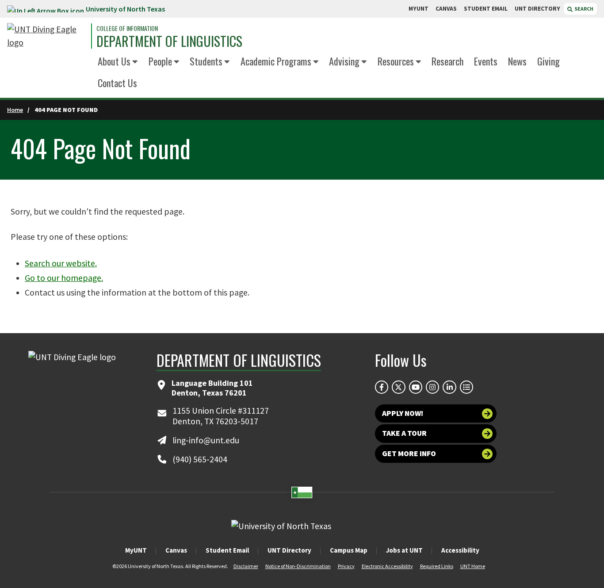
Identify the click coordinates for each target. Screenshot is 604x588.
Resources (396, 61)
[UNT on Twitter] (398, 387)
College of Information (127, 28)
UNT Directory (289, 550)
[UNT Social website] (466, 387)
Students (206, 61)
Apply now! (402, 413)
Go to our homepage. (64, 278)
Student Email (227, 550)
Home (15, 110)
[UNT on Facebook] (381, 387)
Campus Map (348, 550)
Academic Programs (276, 61)
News (517, 61)
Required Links (436, 566)
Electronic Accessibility (387, 566)
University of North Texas (125, 8)
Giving (548, 61)
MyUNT (136, 550)
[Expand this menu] (135, 62)
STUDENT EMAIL (486, 8)
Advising (344, 61)
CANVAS (446, 8)
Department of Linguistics (169, 41)
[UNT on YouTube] (415, 387)
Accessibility (460, 550)
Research (447, 61)
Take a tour (404, 433)
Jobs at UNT (404, 550)
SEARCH (583, 8)
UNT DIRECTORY (537, 8)
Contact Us (117, 82)
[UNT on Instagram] (432, 387)
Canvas (176, 550)
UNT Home (472, 566)
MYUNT (418, 8)
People (160, 61)
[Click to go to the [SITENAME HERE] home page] (47, 36)
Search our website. (61, 263)
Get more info (409, 453)
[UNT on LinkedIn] (449, 387)
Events (485, 61)
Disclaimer (245, 566)
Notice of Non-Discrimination (298, 566)
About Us (114, 61)
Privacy (346, 566)
